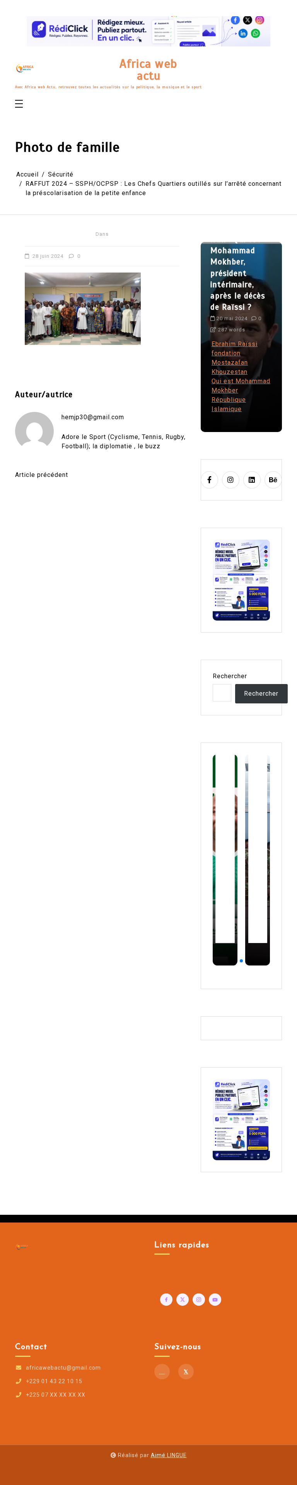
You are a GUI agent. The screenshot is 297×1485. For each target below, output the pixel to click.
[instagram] (230, 480)
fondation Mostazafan (230, 358)
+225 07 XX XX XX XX (55, 1395)
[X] (186, 1371)
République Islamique (229, 404)
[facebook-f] (209, 480)
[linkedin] (252, 480)
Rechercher (230, 676)
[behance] (273, 480)
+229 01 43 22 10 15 (54, 1381)
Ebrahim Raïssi (235, 344)
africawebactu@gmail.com (63, 1368)
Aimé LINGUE (169, 1455)
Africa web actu (148, 70)
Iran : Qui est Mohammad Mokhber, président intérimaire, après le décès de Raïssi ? (237, 273)
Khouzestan (230, 372)
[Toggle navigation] (19, 104)
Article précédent (41, 474)
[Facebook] (162, 1371)
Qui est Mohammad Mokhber (241, 385)
